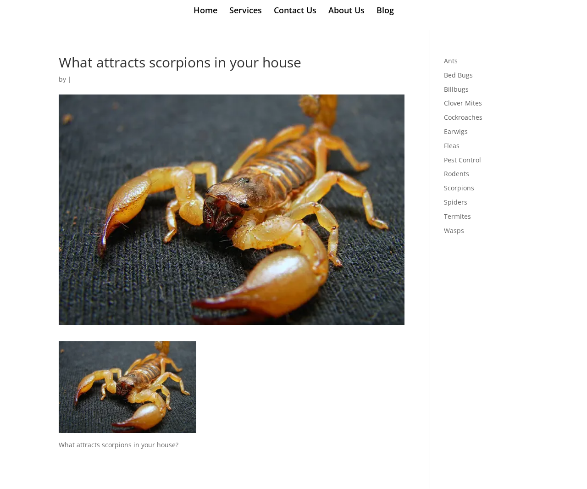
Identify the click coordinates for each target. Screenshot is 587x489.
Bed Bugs (458, 75)
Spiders (455, 202)
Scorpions (459, 187)
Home (205, 11)
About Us (346, 11)
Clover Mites (463, 103)
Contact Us (295, 11)
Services (245, 11)
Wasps (454, 230)
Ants (451, 60)
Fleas (452, 145)
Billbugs (456, 89)
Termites (457, 216)
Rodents (456, 173)
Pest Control (462, 160)
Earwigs (456, 131)
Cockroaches (463, 117)
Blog (385, 11)
